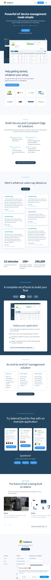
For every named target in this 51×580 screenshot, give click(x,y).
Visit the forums (25, 462)
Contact (5, 564)
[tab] (16, 296)
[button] (45, 2)
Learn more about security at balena (25, 162)
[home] (8, 2)
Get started (25, 189)
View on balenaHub (11, 446)
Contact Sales (17, 462)
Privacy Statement (21, 561)
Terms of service (20, 558)
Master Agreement (21, 564)
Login (35, 2)
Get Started (25, 30)
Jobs (5, 561)
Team (5, 558)
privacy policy (21, 573)
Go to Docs (34, 462)
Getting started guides (12, 85)
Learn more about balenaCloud (25, 394)
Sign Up (40, 2)
